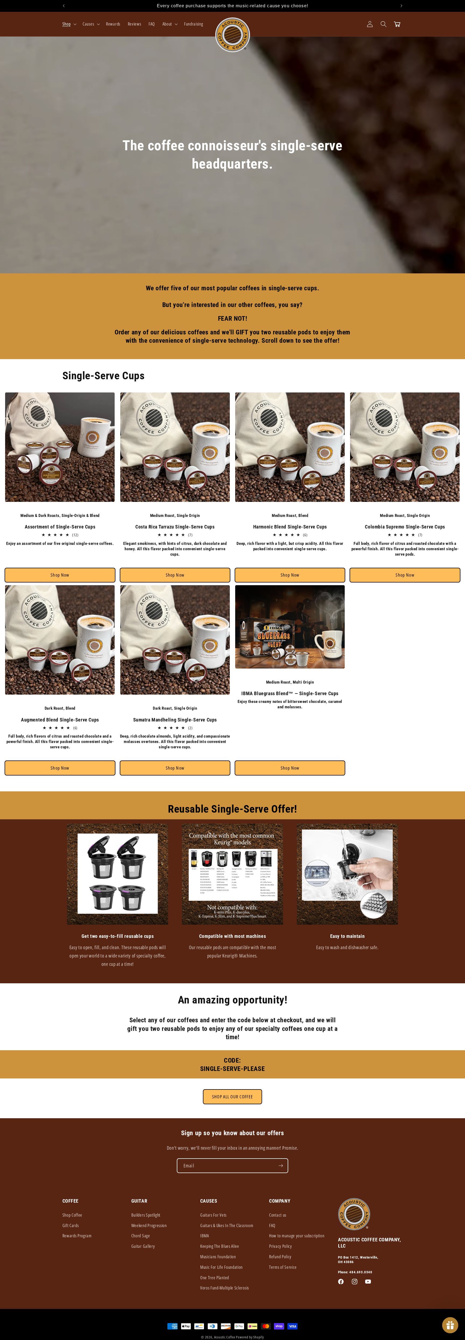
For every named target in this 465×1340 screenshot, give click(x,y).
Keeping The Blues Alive (219, 1246)
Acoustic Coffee (224, 1337)
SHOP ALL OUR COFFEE (232, 1097)
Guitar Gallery (143, 1246)
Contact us (277, 1215)
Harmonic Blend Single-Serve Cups (290, 527)
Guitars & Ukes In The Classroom (226, 1225)
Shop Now (60, 575)
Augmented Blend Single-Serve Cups (60, 720)
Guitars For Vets (213, 1215)
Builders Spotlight (145, 1215)
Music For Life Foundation (221, 1267)
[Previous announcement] (63, 6)
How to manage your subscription (296, 1236)
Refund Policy (280, 1257)
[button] (69, 23)
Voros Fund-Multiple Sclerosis (224, 1288)
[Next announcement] (401, 6)
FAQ (272, 1225)
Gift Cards (70, 1225)
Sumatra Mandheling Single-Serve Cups (175, 720)
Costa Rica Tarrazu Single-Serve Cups (175, 527)
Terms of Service (283, 1267)
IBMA (204, 1236)
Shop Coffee (72, 1215)
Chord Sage (140, 1236)
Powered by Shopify (250, 1337)
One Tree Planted (214, 1278)
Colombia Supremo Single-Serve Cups (405, 527)
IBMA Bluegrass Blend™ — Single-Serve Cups (290, 693)
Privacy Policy (280, 1246)
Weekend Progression (149, 1225)
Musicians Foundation (218, 1257)
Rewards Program (77, 1236)
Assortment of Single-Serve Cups (60, 527)
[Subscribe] (281, 1165)
